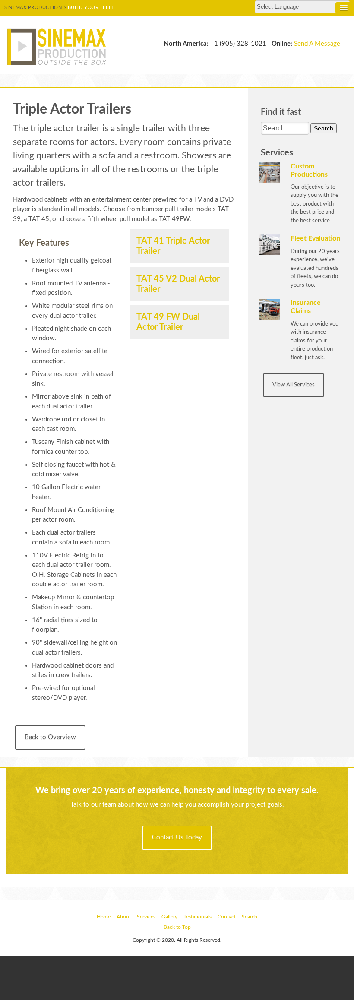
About (124, 916)
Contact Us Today (177, 837)
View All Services (293, 385)
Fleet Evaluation (315, 238)
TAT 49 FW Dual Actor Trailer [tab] (168, 322)
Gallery (169, 916)
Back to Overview (50, 737)
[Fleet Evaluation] (269, 245)
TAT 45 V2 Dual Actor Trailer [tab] (178, 284)
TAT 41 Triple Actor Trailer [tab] (173, 246)
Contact (227, 916)
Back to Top (177, 927)
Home (104, 916)
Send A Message (317, 44)
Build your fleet (91, 7)
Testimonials (197, 916)
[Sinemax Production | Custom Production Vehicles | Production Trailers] (59, 46)
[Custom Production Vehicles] (269, 172)
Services (146, 916)
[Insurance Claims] (269, 309)
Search (249, 916)
